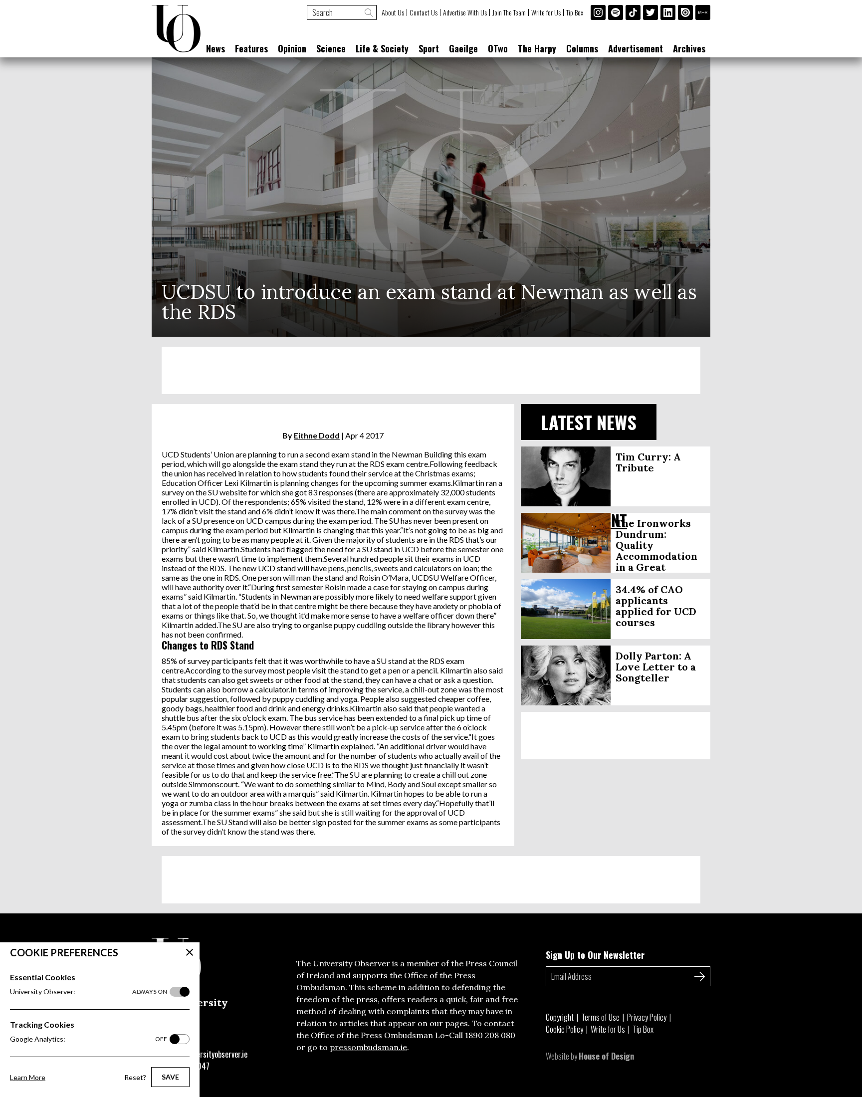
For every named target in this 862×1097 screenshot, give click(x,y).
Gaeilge (463, 48)
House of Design (606, 1056)
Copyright (560, 1017)
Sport (429, 48)
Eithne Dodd (317, 435)
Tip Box (574, 12)
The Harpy (537, 48)
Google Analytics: (88, 1039)
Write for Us (546, 12)
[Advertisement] (431, 370)
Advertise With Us (465, 12)
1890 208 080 (490, 1035)
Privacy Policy (646, 1017)
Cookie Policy (564, 1029)
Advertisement (635, 48)
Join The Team (509, 12)
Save (170, 1077)
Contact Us (423, 12)
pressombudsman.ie (368, 1047)
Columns (582, 48)
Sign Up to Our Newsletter (595, 954)
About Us (393, 12)
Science (331, 48)
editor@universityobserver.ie (202, 1054)
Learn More (27, 1077)
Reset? (135, 1077)
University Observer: (88, 991)
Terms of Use (600, 1017)
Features (251, 48)
